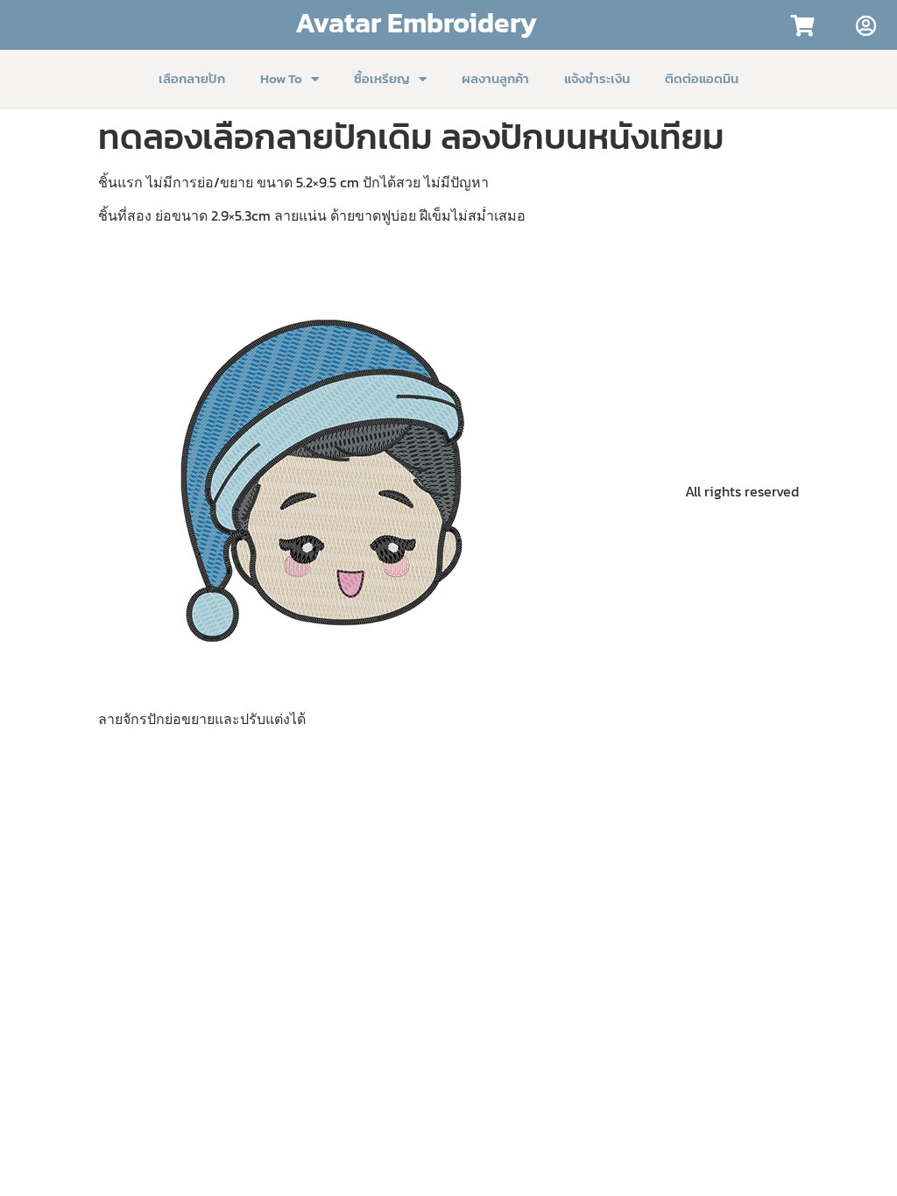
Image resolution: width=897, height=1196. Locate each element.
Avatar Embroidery (416, 23)
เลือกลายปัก (192, 78)
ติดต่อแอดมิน (701, 78)
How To (281, 78)
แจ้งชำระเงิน (597, 78)
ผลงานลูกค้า (495, 78)
